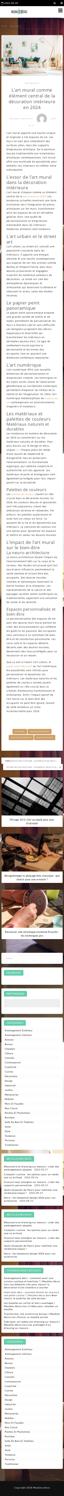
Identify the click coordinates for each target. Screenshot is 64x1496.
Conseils (9, 1058)
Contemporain (13, 1062)
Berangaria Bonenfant (21, 118)
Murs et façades (14, 1103)
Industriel (10, 1085)
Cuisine (9, 1071)
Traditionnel (11, 1145)
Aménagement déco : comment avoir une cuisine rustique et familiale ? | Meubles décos (32, 1280)
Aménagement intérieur (18, 1035)
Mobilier (9, 1099)
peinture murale (44, 737)
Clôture (9, 1053)
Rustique (10, 1117)
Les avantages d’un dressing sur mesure (27, 1326)
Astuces (9, 1039)
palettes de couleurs (23, 494)
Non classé (11, 1108)
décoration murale (39, 731)
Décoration (32, 83)
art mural (20, 731)
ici (17, 449)
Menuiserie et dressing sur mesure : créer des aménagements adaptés (31, 1168)
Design (9, 1080)
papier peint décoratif (19, 666)
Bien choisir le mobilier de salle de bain (30, 1297)
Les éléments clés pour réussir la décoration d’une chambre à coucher (26, 1286)
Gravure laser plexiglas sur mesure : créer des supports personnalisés (32, 1183)
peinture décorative (21, 737)
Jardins (9, 1090)
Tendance (10, 1136)
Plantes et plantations (17, 1113)
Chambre (10, 1048)
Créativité (10, 1067)
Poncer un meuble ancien (32, 1317)
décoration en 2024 (34, 196)
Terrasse (10, 1140)
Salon (8, 1126)
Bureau (9, 1044)
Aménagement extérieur (19, 1030)
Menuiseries (12, 1094)
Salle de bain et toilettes (19, 1122)
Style (8, 1131)
